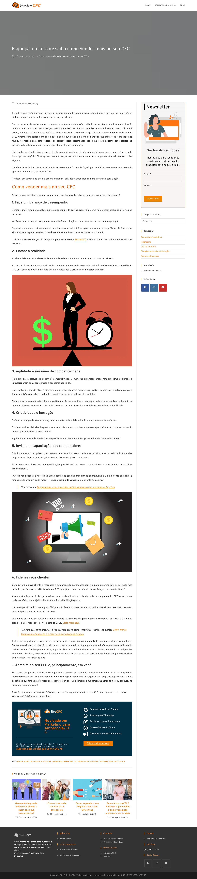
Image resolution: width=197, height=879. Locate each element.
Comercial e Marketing (27, 104)
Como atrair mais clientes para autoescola (56, 806)
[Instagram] (154, 288)
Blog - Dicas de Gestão (113, 839)
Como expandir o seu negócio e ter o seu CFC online (87, 806)
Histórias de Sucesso (69, 850)
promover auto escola (88, 762)
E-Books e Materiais (152, 271)
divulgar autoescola (52, 762)
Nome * (147, 174)
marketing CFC (70, 762)
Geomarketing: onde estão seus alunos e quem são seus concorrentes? (26, 808)
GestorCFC (80, 239)
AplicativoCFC (110, 853)
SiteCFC (107, 856)
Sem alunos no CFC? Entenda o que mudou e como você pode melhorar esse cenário (117, 808)
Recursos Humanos (150, 256)
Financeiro (146, 242)
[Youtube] (163, 288)
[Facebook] (145, 288)
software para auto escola (112, 762)
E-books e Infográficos (113, 842)
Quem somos (65, 839)
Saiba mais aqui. (71, 623)
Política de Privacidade (70, 856)
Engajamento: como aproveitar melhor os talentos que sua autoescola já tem (76, 487)
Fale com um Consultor (156, 839)
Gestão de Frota (148, 247)
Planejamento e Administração (155, 251)
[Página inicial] (13, 56)
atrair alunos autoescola (29, 762)
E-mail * (148, 185)
